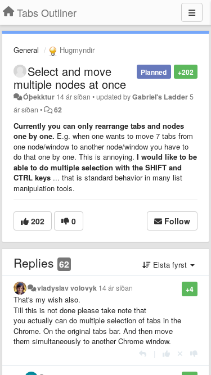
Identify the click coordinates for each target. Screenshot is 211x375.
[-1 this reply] (193, 353)
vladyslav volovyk (67, 288)
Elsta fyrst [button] (170, 264)
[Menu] (192, 12)
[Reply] (142, 353)
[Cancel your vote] (180, 353)
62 (58, 110)
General (26, 49)
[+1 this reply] (166, 353)
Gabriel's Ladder (160, 97)
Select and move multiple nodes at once (70, 77)
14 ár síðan (115, 288)
